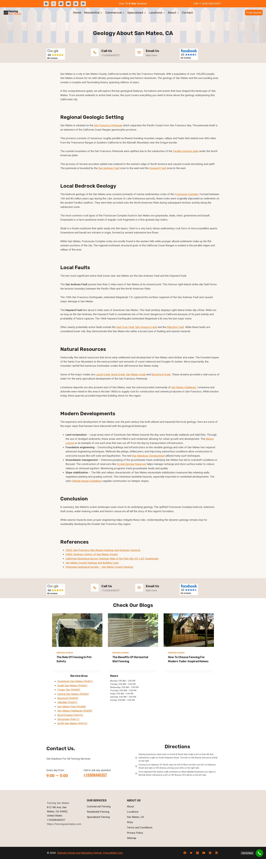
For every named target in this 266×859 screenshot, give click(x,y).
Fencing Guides (65, 653)
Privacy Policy (135, 832)
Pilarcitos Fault (175, 327)
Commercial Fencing (99, 806)
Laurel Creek (102, 374)
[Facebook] (46, 3)
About (130, 806)
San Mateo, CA (135, 817)
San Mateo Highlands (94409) (74, 710)
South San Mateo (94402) (72, 685)
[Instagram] (60, 3)
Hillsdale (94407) (67, 702)
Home (77, 12)
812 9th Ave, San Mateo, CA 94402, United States (57, 811)
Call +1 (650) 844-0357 (207, 3)
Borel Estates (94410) (70, 715)
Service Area (79, 675)
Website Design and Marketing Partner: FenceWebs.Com (90, 852)
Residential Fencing (98, 811)
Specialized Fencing (98, 817)
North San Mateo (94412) (72, 723)
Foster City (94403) (68, 689)
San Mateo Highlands (183, 387)
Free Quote (253, 12)
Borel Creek (118, 374)
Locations (132, 811)
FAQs (130, 822)
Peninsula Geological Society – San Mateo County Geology (99, 567)
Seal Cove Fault (125, 327)
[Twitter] (53, 3)
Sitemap (131, 838)
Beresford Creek (161, 374)
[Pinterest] (75, 3)
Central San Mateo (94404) (73, 694)
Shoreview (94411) (68, 719)
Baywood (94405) (67, 698)
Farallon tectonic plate (186, 151)
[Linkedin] (83, 3)
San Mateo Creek (136, 374)
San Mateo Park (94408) (71, 706)
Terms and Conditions (139, 827)
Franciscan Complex (186, 194)
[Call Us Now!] (259, 853)
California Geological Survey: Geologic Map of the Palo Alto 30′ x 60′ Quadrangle (112, 558)
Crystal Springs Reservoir (131, 464)
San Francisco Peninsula (108, 125)
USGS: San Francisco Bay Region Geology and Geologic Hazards (103, 550)
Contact (187, 12)
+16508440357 (95, 775)
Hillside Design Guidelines (87, 481)
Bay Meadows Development (148, 455)
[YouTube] (68, 3)
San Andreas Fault (108, 168)
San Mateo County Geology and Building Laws (92, 562)
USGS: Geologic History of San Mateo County (92, 554)
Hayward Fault (157, 168)
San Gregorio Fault (146, 327)
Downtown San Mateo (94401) (75, 681)
